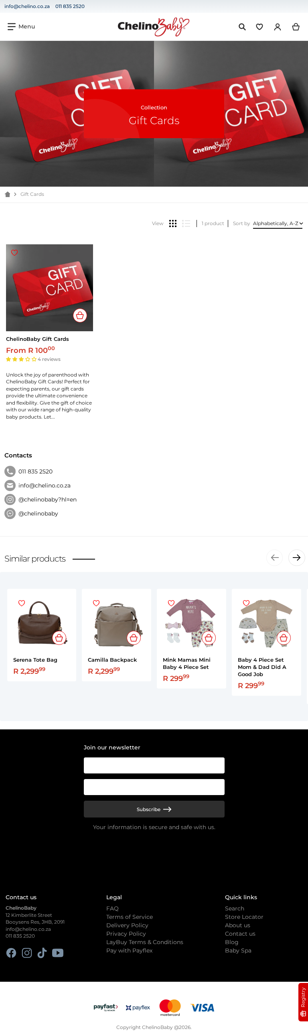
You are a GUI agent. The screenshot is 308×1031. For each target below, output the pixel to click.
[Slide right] (296, 558)
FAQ (112, 908)
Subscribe (148, 809)
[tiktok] (42, 953)
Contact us (240, 933)
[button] (22, 359)
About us (237, 925)
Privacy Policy (126, 933)
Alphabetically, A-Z (275, 223)
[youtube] (57, 953)
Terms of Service (129, 916)
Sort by (241, 223)
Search (234, 908)
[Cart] (296, 27)
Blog (232, 942)
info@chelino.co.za (27, 6)
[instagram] (26, 953)
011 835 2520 (70, 6)
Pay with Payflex (129, 950)
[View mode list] (186, 223)
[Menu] (21, 26)
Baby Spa (238, 950)
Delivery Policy (127, 925)
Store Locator (244, 916)
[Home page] (7, 194)
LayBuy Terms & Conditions (144, 942)
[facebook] (11, 953)
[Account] (278, 27)
